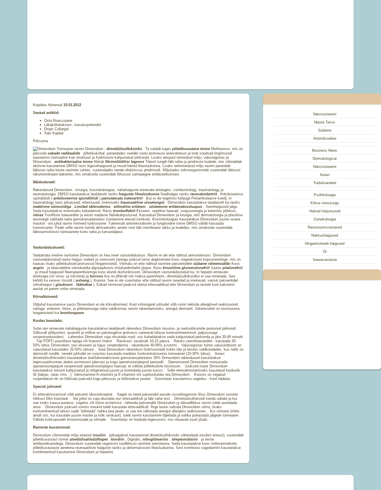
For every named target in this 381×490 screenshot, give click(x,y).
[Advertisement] (127, 45)
